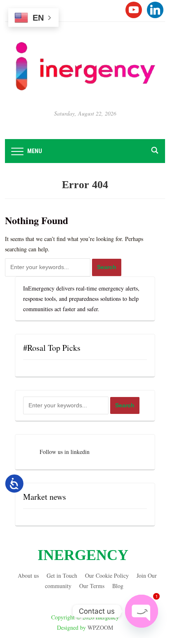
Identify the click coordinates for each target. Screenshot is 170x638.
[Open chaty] (141, 611)
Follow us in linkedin (65, 452)
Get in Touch (62, 575)
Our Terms (91, 586)
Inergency (83, 555)
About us (28, 575)
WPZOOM (100, 627)
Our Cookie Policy (107, 575)
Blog (117, 586)
